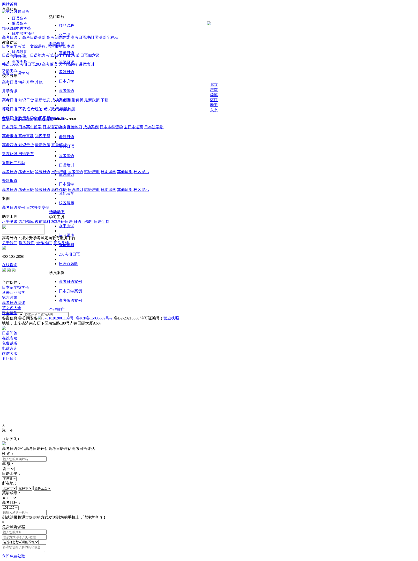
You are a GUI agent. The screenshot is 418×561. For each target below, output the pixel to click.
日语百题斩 (68, 264)
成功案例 (59, 100)
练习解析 (75, 100)
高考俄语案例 (70, 300)
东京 (214, 110)
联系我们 (27, 243)
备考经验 (35, 109)
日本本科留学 (111, 127)
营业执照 (171, 318)
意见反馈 (61, 243)
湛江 (214, 100)
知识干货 (26, 100)
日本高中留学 (30, 127)
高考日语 (10, 82)
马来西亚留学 (13, 292)
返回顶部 (9, 358)
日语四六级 (90, 55)
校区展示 (66, 203)
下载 (104, 100)
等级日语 (10, 109)
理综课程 (54, 46)
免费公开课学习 (15, 73)
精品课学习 (11, 28)
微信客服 (9, 353)
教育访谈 (10, 154)
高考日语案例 (70, 282)
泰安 (214, 105)
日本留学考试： (15, 46)
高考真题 (26, 136)
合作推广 (57, 309)
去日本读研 (133, 127)
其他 (39, 82)
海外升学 (26, 82)
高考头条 (19, 62)
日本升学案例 (70, 291)
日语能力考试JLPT (46, 55)
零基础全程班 (106, 37)
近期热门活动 (13, 163)
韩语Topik (11, 64)
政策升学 (26, 118)
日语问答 (101, 222)
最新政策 (92, 100)
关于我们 (9, 243)
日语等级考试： (15, 55)
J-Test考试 (71, 55)
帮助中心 (9, 70)
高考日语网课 (13, 303)
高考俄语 (66, 91)
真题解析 (59, 145)
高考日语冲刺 (82, 37)
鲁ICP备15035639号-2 (94, 318)
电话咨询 (9, 348)
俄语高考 (19, 23)
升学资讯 (9, 91)
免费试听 (9, 343)
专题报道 (57, 118)
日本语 (69, 46)
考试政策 (51, 109)
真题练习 (67, 109)
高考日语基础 (33, 37)
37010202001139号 (58, 318)
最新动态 (42, 100)
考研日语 (66, 72)
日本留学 (66, 184)
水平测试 (66, 226)
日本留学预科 (23, 33)
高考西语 (10, 145)
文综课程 (37, 46)
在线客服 (9, 338)
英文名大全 (11, 308)
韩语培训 (66, 175)
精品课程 (66, 25)
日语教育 (19, 51)
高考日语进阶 (58, 37)
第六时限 (9, 298)
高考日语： (11, 37)
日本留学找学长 (15, 287)
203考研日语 (69, 254)
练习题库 (26, 222)
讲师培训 (86, 64)
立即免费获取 (13, 556)
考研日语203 (31, 64)
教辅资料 (42, 222)
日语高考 (19, 18)
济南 (214, 90)
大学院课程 (68, 64)
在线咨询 (9, 265)
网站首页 (9, 4)
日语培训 (66, 165)
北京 (214, 85)
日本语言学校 (54, 127)
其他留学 (66, 193)
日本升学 (66, 81)
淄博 (214, 95)
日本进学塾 (21, 28)
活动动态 (57, 212)
